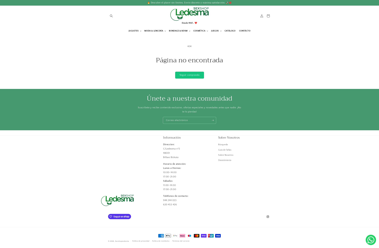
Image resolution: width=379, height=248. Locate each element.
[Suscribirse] (212, 120)
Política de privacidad (140, 241)
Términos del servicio (181, 241)
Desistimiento (224, 160)
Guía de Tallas (224, 150)
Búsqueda (223, 144)
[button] (111, 16)
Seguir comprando (190, 75)
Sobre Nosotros (225, 155)
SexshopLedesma (122, 241)
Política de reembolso (161, 241)
